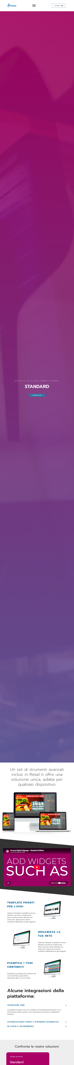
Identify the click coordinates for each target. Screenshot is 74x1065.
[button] (37, 1006)
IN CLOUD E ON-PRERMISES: (20, 1026)
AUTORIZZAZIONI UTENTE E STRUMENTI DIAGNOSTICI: (33, 1022)
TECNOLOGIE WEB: (16, 1005)
